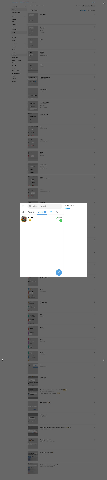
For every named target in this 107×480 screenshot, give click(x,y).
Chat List (67, 208)
